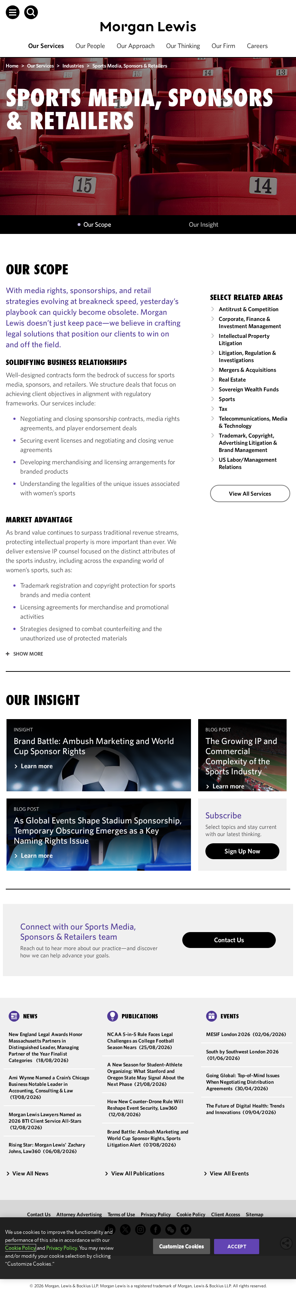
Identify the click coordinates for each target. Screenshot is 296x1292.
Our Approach (135, 46)
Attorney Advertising (79, 1214)
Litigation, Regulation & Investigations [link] (247, 356)
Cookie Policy (191, 1214)
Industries (73, 65)
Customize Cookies (181, 1246)
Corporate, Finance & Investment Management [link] (250, 322)
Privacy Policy (156, 1214)
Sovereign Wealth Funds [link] (249, 389)
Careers (257, 46)
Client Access (225, 1214)
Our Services (46, 46)
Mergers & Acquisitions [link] (247, 369)
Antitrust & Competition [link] (249, 309)
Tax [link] (223, 408)
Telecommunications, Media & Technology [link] (253, 422)
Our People (90, 46)
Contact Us (229, 940)
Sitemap (255, 1214)
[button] (12, 12)
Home (12, 65)
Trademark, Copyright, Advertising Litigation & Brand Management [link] (248, 442)
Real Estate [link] (232, 379)
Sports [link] (227, 399)
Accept (236, 1246)
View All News (30, 1173)
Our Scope (97, 224)
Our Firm (223, 46)
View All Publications (137, 1173)
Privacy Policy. (62, 1247)
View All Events (229, 1173)
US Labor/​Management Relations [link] (248, 463)
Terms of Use (121, 1214)
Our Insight (203, 224)
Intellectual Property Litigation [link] (244, 339)
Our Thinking (183, 46)
